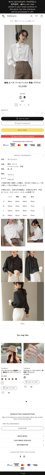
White (20, 97)
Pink (2, 379)
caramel (9, 379)
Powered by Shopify (30, 452)
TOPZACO (12, 16)
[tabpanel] (11, 369)
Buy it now (22, 130)
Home (11, 21)
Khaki (13, 379)
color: (22, 93)
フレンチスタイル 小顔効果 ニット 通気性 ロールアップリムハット (11, 372)
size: (22, 101)
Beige (16, 379)
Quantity (4, 110)
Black (24, 97)
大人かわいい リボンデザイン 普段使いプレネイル (33, 371)
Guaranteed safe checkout (22, 141)
